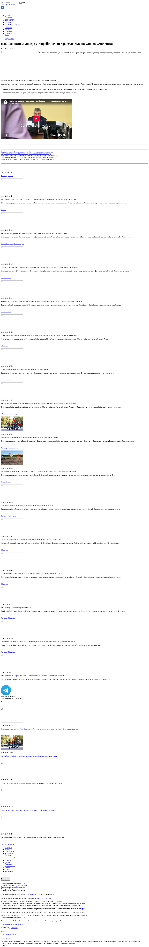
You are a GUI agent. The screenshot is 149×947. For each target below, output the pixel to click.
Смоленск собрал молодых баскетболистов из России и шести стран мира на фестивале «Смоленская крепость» (39, 267)
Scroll (3, 931)
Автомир (8, 22)
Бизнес (7, 35)
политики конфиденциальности (64, 943)
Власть (7, 29)
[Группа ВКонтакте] (2, 8)
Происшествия (10, 33)
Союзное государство (12, 24)
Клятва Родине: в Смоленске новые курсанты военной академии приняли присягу (29, 437)
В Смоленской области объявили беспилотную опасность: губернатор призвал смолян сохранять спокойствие (39, 403)
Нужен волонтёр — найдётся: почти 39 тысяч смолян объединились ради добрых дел (30, 573)
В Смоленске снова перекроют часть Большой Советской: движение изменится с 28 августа (33, 676)
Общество (8, 28)
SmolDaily (14, 928)
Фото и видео (9, 21)
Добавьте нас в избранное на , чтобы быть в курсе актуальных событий (27, 159)
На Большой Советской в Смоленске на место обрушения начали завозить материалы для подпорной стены (38, 642)
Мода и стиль (9, 39)
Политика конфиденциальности (12, 924)
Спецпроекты (9, 19)
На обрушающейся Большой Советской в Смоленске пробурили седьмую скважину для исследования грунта (39, 471)
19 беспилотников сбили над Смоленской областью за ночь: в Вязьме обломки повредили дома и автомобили (39, 335)
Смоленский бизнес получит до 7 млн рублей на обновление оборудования (27, 505)
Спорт (7, 37)
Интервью (8, 15)
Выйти (7, 938)
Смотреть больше (7, 844)
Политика (8, 31)
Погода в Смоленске (8, 4)
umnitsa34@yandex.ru (33, 894)
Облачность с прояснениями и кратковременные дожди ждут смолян (25, 369)
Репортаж (8, 17)
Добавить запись (10, 935)
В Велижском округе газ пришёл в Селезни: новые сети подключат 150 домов (28, 810)
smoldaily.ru (81, 909)
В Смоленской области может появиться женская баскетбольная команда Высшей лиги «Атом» (34, 233)
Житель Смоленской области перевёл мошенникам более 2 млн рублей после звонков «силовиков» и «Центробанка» (41, 301)
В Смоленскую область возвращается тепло (16, 607)
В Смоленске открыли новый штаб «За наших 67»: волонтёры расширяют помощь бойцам (32, 837)
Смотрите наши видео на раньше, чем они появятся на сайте (27, 157)
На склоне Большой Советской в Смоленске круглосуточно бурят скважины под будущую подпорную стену (38, 199)
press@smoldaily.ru (18, 887)
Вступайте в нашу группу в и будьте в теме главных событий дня (29, 155)
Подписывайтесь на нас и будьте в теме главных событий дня (26, 154)
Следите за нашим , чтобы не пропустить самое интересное (27, 152)
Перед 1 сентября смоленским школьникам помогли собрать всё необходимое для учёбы (31, 539)
